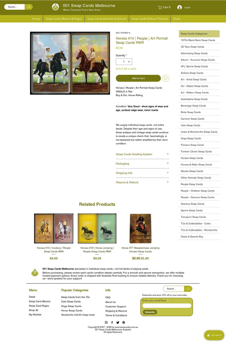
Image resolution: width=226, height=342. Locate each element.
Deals (32, 296)
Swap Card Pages (39, 305)
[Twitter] (118, 322)
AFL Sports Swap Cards (194, 66)
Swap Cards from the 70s (75, 297)
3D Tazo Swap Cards (192, 46)
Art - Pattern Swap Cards (195, 92)
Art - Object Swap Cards (194, 86)
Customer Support (115, 306)
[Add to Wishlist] (165, 78)
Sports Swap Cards (192, 210)
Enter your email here (154, 300)
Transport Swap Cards (193, 216)
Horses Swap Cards (192, 158)
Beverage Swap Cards (193, 105)
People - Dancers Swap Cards (197, 197)
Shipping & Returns (116, 310)
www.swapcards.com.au (126, 327)
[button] (165, 7)
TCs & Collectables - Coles (196, 223)
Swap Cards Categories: (194, 33)
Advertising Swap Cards (194, 53)
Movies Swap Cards (192, 171)
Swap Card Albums (39, 301)
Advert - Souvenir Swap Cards (198, 59)
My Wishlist (35, 314)
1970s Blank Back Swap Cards (198, 40)
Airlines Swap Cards (192, 72)
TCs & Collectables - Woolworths (199, 230)
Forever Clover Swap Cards (196, 151)
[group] (97, 237)
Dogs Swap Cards (191, 138)
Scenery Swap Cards (192, 203)
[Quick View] (54, 229)
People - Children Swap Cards (197, 190)
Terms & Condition (115, 315)
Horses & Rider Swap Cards (196, 164)
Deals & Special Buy (192, 236)
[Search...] (29, 7)
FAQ (107, 297)
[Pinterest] (123, 322)
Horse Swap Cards (71, 310)
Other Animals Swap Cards (196, 177)
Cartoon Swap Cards (192, 118)
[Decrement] (118, 62)
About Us (110, 302)
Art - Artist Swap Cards (194, 79)
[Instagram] (106, 322)
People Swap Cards (192, 184)
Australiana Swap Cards (194, 99)
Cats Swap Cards (190, 125)
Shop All (33, 310)
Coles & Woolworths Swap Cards (199, 131)
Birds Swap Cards (191, 112)
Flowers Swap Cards (192, 144)
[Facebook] (112, 322)
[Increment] (129, 62)
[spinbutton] (124, 62)
